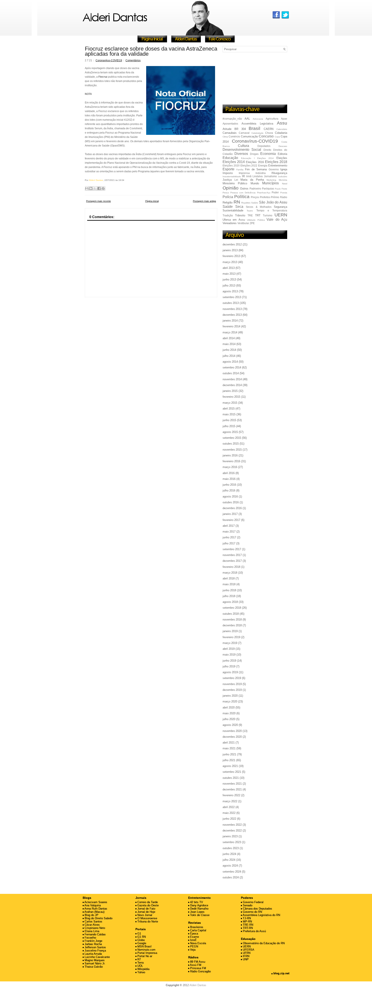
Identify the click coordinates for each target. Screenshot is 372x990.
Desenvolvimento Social (242, 149)
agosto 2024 (230, 865)
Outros (244, 188)
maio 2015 (229, 414)
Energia (262, 165)
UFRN (246, 953)
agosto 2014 (230, 361)
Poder (275, 192)
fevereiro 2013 (231, 256)
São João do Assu (273, 202)
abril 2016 (229, 473)
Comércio (234, 136)
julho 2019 (229, 666)
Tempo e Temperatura (271, 210)
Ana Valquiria (92, 905)
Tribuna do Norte (147, 921)
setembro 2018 (232, 607)
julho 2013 (229, 285)
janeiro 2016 (230, 455)
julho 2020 (229, 719)
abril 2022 (229, 807)
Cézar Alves (92, 924)
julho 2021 (229, 760)
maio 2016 (229, 478)
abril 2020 (229, 707)
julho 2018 (229, 596)
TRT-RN (247, 928)
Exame (194, 936)
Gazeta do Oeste (147, 905)
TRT (257, 215)
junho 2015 (229, 420)
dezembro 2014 (232, 385)
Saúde (228, 206)
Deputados (263, 146)
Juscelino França (95, 950)
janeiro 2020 (230, 695)
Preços (255, 197)
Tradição (228, 215)
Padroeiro (255, 188)
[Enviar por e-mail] (87, 188)
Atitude (227, 129)
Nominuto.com (145, 949)
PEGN (193, 946)
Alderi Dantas (197, 985)
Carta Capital (197, 930)
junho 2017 (229, 537)
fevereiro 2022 (231, 795)
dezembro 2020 (232, 736)
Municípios (270, 183)
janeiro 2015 (230, 391)
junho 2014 (229, 349)
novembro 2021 (232, 783)
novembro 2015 (232, 449)
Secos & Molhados (258, 206)
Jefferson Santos (95, 947)
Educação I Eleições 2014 (257, 158)
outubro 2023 (231, 848)
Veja (192, 949)
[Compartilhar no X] (95, 188)
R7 (138, 959)
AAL (247, 118)
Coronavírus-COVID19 (109, 60)
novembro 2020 (232, 731)
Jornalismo (270, 176)
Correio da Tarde (147, 902)
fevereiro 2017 (231, 520)
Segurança (280, 206)
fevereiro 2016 (231, 461)
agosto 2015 (230, 432)
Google (141, 943)
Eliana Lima (91, 931)
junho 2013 (229, 279)
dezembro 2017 (232, 560)
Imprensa (244, 173)
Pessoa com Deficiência (243, 192)
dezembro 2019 (232, 689)
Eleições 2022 (248, 165)
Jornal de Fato (145, 908)
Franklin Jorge (93, 940)
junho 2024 (229, 854)
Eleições (281, 158)
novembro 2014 (232, 379)
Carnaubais (230, 132)
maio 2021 (229, 748)
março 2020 (230, 701)
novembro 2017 (232, 555)
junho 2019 (229, 660)
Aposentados (230, 123)
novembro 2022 (232, 824)
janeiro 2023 (230, 836)
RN (237, 201)
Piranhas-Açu (263, 192)
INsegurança (279, 173)
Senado (247, 905)
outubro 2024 (231, 877)
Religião (227, 202)
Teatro (250, 210)
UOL (139, 965)
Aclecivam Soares (95, 902)
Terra (140, 962)
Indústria (261, 173)
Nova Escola (197, 943)
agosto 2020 (230, 725)
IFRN (245, 956)
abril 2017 (229, 525)
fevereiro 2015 (231, 396)
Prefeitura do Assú (254, 931)
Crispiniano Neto (94, 928)
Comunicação (249, 136)
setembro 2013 (232, 297)
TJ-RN (246, 918)
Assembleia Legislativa (257, 123)
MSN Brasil (144, 946)
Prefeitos (265, 197)
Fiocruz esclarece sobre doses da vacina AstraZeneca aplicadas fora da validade (151, 51)
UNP (245, 959)
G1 (138, 933)
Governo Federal (253, 902)
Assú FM (195, 965)
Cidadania (281, 132)
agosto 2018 (230, 602)
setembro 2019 (232, 678)
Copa (277, 136)
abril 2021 (229, 742)
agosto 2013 (230, 291)
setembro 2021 (232, 771)
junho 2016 (229, 484)
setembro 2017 (232, 549)
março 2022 (230, 801)
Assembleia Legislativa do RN (261, 915)
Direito (267, 149)
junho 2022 (229, 818)
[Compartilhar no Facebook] (99, 188)
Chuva (269, 132)
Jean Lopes (197, 911)
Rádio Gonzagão (200, 971)
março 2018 (230, 572)
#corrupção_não (232, 118)
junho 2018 (229, 590)
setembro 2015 (232, 437)
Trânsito (240, 215)
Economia (268, 154)
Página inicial (152, 201)
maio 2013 (229, 273)
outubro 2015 (231, 443)
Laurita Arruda (93, 953)
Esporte (228, 169)
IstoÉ (193, 940)
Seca (239, 206)
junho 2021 (229, 754)
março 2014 (230, 332)
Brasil (254, 128)
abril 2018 (229, 578)
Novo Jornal (144, 915)
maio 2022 (229, 812)
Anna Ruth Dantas (95, 908)
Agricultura (272, 118)
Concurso (266, 136)
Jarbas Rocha (93, 944)
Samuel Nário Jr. (94, 963)
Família (239, 169)
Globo (140, 940)
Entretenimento (277, 165)
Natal (284, 183)
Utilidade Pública (256, 220)
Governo (274, 169)
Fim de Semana (256, 169)
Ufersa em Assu (234, 219)
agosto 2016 (230, 496)
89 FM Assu (197, 961)
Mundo (255, 183)
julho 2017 (229, 543)
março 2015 (230, 402)
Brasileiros (196, 927)
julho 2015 (229, 426)
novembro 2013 (232, 309)
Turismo (267, 215)
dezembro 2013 (232, 314)
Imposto (228, 173)
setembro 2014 (232, 367)
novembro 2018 (232, 619)
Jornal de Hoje (145, 911)
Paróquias (268, 188)
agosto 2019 (230, 672)
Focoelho (90, 937)
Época (193, 933)
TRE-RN (247, 924)
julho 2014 (229, 355)
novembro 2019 (232, 684)
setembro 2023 (232, 842)
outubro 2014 (231, 373)
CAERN (268, 129)
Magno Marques (94, 960)
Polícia (228, 197)
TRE (250, 215)
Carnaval (244, 132)
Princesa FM (197, 968)
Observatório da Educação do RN (263, 943)
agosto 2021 (230, 766)
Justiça (227, 179)
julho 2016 (229, 490)
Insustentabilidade (232, 176)
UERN (280, 214)
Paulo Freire (281, 189)
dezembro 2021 (232, 789)
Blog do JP (91, 915)
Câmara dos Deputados (257, 908)
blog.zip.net (281, 973)
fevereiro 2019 (231, 637)
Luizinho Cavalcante (97, 957)
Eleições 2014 (234, 162)
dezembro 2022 (232, 830)
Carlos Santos (93, 921)
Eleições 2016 (255, 162)
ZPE (252, 223)
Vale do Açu (277, 219)
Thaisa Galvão (93, 966)
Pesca (226, 192)
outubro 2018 (231, 613)
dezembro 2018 (232, 625)
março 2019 (230, 643)
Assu (282, 122)
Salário (254, 203)
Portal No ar (144, 956)
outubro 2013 (231, 303)
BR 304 (240, 129)
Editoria (282, 154)
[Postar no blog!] (91, 188)
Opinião (231, 187)
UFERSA (248, 949)
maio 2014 (229, 344)
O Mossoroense (146, 918)
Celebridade (257, 133)
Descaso (283, 146)
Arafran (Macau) (94, 911)
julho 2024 (229, 859)
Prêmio (275, 197)
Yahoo (140, 972)
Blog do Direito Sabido (98, 918)
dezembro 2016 (232, 508)
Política (242, 196)
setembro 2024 (232, 871)
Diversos (241, 154)
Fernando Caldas (95, 934)
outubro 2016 (231, 502)
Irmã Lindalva (254, 176)
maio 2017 (229, 531)
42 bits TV (196, 902)
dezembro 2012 (232, 244)
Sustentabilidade (233, 210)
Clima (225, 136)
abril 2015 (229, 408)
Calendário (281, 129)
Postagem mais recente (98, 201)
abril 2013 (229, 267)
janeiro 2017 (230, 514)
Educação (230, 158)
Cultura (243, 146)
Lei (236, 179)
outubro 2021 (231, 777)
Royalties (245, 203)
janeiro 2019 (230, 631)
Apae (284, 118)
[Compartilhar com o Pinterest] (103, 188)
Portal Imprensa (146, 953)
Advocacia (258, 119)
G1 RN (141, 936)
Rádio (283, 197)
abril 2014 (229, 338)
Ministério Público (235, 183)
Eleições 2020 (231, 165)
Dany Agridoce (198, 905)
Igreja (283, 169)
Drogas (254, 153)
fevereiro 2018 (231, 566)
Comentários (133, 60)
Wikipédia (142, 969)
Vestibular (243, 223)
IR (243, 176)
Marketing (271, 180)
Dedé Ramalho (198, 908)
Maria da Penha (252, 179)
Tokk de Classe (199, 915)
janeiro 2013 (230, 250)
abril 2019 (229, 648)
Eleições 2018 (276, 162)
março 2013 (230, 262)
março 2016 (230, 467)
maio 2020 (229, 713)
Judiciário (282, 176)
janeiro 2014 (230, 320)
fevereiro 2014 (231, 326)
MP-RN (247, 921)
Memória (283, 180)
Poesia (283, 192)
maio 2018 (229, 584)
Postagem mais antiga (204, 201)
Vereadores (230, 223)
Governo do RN (252, 911)
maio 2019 (229, 654)
